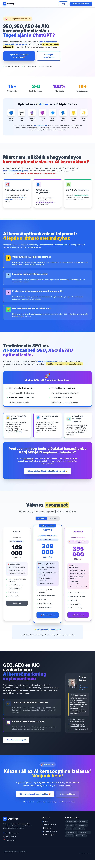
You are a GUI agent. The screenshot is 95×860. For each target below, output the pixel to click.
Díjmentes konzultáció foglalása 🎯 (35, 794)
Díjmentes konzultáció (81, 4)
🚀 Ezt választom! (47, 615)
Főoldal (45, 821)
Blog (63, 4)
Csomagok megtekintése (48, 56)
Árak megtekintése (67, 794)
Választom (17, 603)
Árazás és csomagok (49, 824)
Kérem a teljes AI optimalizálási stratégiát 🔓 (47, 471)
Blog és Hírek (47, 828)
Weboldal (41, 518)
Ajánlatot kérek (78, 615)
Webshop (53, 518)
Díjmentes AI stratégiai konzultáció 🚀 (19, 56)
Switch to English (48, 835)
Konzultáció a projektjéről (16, 740)
